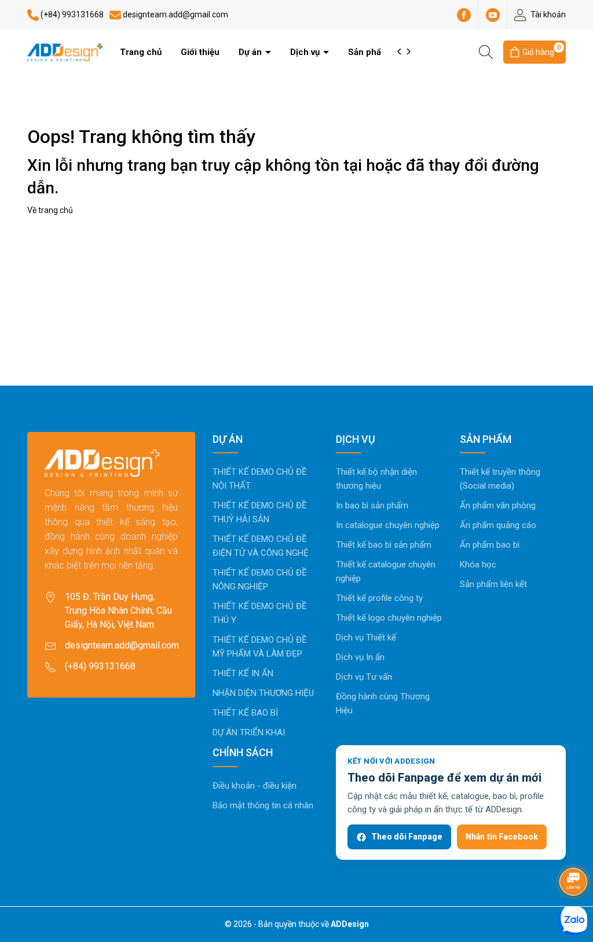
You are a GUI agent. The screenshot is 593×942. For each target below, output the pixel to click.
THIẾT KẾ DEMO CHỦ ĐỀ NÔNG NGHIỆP (260, 579)
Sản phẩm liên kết (493, 584)
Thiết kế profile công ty (379, 598)
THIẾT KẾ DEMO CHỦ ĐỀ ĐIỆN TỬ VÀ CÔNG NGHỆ (261, 546)
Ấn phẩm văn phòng (498, 505)
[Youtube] (492, 14)
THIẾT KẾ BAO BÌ (245, 713)
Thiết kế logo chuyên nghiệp (389, 618)
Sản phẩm (369, 52)
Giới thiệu (200, 52)
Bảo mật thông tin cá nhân (263, 805)
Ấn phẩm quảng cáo (498, 525)
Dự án (251, 52)
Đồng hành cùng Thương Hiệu (383, 703)
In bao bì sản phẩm (372, 505)
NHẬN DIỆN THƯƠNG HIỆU (263, 693)
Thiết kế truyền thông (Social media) (500, 479)
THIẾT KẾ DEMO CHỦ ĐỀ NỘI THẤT (260, 479)
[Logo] (65, 51)
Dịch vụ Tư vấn (364, 677)
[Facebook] (463, 14)
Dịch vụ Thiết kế (366, 637)
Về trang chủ (50, 210)
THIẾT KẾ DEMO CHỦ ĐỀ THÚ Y (260, 613)
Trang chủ (141, 52)
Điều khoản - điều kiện (254, 785)
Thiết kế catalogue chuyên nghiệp (385, 571)
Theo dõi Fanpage (406, 836)
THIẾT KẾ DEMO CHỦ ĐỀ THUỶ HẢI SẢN (260, 512)
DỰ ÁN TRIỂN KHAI (249, 732)
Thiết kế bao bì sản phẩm (383, 545)
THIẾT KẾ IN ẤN (243, 673)
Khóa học (478, 564)
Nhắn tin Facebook (502, 836)
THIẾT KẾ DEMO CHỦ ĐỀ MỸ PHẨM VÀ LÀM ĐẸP (260, 647)
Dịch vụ (306, 52)
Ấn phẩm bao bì (489, 545)
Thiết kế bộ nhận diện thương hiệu (376, 479)
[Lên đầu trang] (574, 851)
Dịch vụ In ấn (360, 657)
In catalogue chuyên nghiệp (388, 525)
